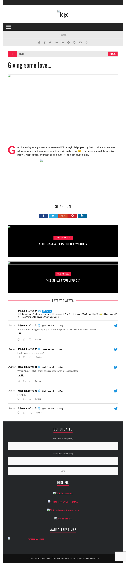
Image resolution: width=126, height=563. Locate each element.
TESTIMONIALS (14, 58)
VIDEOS (11, 45)
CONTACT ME (14, 64)
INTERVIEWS (13, 52)
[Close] (7, 4)
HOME (10, 20)
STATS (11, 33)
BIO (9, 26)
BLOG (10, 39)
